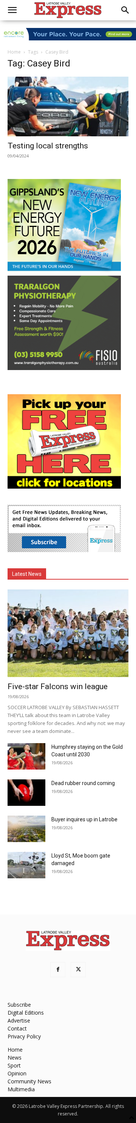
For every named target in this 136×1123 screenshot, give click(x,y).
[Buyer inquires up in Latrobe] (26, 829)
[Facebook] (57, 969)
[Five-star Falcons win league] (68, 633)
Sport (14, 1065)
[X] (78, 969)
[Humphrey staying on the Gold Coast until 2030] (26, 756)
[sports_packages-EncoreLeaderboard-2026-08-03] (68, 34)
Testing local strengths (48, 145)
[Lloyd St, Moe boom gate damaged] (26, 865)
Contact (17, 1028)
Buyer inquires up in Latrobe (84, 819)
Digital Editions (26, 1012)
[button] (12, 10)
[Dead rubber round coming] (26, 792)
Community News (29, 1081)
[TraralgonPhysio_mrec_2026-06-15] (64, 368)
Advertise (19, 1020)
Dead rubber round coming (83, 783)
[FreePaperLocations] (64, 486)
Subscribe (19, 1004)
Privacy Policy (24, 1036)
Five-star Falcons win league (58, 686)
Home (14, 52)
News (15, 1057)
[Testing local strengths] (68, 106)
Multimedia (21, 1089)
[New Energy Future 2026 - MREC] (64, 271)
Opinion (17, 1073)
